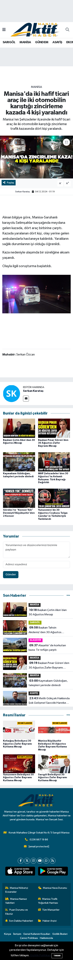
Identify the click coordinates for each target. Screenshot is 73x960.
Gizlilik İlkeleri (60, 934)
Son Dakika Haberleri (21, 920)
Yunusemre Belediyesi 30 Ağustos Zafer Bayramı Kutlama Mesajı (18, 777)
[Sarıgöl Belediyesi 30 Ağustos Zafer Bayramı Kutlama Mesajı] (54, 763)
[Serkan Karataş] (11, 393)
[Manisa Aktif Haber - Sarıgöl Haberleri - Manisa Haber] (35, 30)
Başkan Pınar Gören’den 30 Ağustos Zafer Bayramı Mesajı (53, 443)
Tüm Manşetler (51, 909)
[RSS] (52, 861)
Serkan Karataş (22, 192)
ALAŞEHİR (35, 640)
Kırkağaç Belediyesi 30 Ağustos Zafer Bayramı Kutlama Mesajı (17, 744)
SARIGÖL (9, 42)
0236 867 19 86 (39, 839)
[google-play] (53, 872)
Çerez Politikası (29, 938)
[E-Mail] (26, 399)
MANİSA (25, 42)
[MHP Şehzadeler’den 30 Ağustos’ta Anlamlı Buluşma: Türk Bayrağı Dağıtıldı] (54, 461)
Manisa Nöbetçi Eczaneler (16, 890)
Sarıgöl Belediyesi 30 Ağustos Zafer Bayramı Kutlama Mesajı (52, 777)
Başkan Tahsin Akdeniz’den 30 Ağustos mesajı (45, 630)
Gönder (10, 574)
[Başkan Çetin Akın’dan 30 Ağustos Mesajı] (19, 428)
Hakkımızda (46, 938)
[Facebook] (21, 861)
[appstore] (20, 872)
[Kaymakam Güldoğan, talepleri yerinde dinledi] (19, 461)
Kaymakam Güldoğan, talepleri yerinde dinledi (48, 683)
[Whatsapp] (46, 861)
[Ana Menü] (4, 29)
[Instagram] (33, 861)
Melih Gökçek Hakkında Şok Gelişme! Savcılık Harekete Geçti (49, 701)
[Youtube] (40, 861)
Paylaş (10, 182)
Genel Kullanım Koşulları (36, 934)
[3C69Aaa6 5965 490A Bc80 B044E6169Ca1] (36, 294)
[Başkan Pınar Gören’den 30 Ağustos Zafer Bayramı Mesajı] (54, 428)
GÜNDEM (41, 42)
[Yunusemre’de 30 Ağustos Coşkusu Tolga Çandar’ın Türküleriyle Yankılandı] (54, 498)
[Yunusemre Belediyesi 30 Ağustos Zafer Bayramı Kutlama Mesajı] (19, 763)
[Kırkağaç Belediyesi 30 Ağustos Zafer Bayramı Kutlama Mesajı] (19, 729)
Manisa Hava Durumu (55, 888)
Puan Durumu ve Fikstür (16, 911)
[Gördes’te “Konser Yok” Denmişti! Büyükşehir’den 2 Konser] (19, 498)
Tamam (57, 956)
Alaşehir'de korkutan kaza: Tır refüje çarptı (47, 648)
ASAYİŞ (57, 42)
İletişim (17, 934)
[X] (27, 861)
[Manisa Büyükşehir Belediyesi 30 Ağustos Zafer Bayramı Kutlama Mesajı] (54, 729)
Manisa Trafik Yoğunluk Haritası (48, 901)
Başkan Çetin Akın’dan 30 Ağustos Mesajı (48, 612)
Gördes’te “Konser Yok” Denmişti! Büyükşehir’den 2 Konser (19, 513)
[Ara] (67, 30)
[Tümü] (68, 595)
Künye (7, 934)
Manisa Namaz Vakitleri (16, 901)
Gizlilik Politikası (40, 955)
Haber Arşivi (50, 920)
